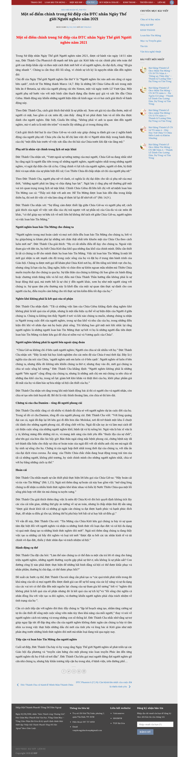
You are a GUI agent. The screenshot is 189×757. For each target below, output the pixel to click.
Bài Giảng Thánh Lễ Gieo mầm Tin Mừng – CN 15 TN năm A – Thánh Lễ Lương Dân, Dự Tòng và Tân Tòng (160, 115)
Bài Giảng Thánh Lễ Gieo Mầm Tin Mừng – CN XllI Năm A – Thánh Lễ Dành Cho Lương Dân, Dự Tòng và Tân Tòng (161, 151)
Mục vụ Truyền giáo (150, 40)
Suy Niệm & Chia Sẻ (108, 2)
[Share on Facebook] (63, 671)
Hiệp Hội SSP (76, 2)
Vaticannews (118, 713)
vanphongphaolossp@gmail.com (87, 730)
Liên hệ (161, 2)
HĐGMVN (118, 718)
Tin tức (82, 10)
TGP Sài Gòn (119, 723)
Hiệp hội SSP (146, 24)
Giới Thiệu (21, 749)
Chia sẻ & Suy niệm (150, 19)
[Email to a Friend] (74, 671)
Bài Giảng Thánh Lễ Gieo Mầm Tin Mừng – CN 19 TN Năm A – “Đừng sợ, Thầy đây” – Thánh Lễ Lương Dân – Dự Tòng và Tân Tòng (161, 75)
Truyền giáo (146, 2)
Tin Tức (91, 2)
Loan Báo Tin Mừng (55, 2)
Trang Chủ (36, 2)
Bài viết (32, 749)
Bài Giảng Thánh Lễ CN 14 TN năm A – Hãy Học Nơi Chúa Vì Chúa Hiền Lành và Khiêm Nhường (161, 132)
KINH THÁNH (129, 2)
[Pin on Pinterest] (79, 671)
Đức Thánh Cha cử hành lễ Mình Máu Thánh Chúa (46, 684)
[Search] (172, 2)
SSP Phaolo (86, 27)
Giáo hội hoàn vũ (69, 10)
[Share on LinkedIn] (84, 671)
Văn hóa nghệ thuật (150, 51)
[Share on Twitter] (69, 671)
